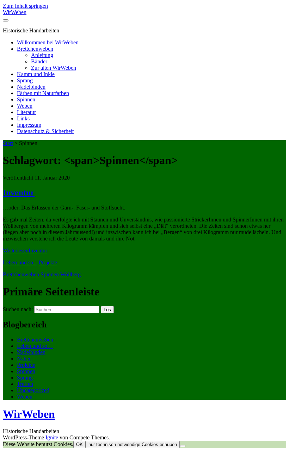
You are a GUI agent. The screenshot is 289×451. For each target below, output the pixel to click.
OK (79, 444)
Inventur (19, 192)
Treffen (25, 384)
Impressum (29, 125)
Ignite (51, 437)
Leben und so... (20, 262)
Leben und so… (35, 346)
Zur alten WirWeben (53, 68)
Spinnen (26, 99)
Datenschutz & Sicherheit (45, 131)
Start (8, 143)
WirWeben (14, 12)
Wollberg (70, 274)
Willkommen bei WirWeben (48, 42)
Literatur (26, 112)
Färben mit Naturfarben (43, 93)
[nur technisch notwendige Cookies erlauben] (182, 446)
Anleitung (42, 55)
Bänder (39, 61)
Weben (24, 106)
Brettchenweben (35, 49)
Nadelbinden (31, 87)
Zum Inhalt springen (25, 6)
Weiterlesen (25, 250)
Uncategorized (33, 390)
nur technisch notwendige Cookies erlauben (132, 444)
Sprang (25, 80)
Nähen (24, 359)
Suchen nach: (18, 309)
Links (23, 118)
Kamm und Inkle (36, 74)
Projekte (48, 262)
